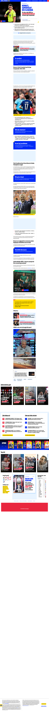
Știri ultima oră (6, 416)
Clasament (39, 478)
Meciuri (42, 478)
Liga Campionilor (24, 3)
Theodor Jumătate (25, 19)
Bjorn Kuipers (20, 380)
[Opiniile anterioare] (2, 446)
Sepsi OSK (40, 491)
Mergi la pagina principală (30, 435)
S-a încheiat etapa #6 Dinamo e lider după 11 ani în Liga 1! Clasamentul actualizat (6, 396)
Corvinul (40, 486)
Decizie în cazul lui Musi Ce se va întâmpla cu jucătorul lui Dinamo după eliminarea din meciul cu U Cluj (18, 396)
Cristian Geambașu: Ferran (12, 444)
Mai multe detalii (7, 703)
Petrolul (40, 490)
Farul (39, 487)
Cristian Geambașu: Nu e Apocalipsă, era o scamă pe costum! (39, 444)
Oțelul (39, 489)
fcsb (7, 492)
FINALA (15, 380)
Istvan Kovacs (30, 379)
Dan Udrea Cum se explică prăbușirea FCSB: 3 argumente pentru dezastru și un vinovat (35, 419)
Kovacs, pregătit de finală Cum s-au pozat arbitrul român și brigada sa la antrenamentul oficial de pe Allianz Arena (24, 49)
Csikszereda (40, 496)
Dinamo (40, 480)
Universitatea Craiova (6, 491)
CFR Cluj (5, 490)
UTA (39, 495)
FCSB (39, 481)
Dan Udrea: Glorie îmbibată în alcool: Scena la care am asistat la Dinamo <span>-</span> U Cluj (30, 444)
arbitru (25, 379)
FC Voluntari (40, 494)
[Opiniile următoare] (5, 446)
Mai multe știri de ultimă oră (8, 435)
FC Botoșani (40, 493)
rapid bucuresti (6, 487)
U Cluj (39, 488)
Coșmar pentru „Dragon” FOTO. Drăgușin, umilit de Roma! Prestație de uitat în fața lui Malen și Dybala (12, 419)
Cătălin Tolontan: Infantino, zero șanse (21, 444)
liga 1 (4, 492)
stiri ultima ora (5, 486)
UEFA (14, 379)
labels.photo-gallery (24, 281)
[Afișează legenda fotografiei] (19, 21)
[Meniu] (48, 1)
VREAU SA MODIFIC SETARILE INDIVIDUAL (44, 706)
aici (17, 707)
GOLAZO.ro (30, 268)
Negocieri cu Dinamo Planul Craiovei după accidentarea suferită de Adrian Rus (35, 427)
